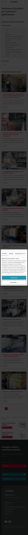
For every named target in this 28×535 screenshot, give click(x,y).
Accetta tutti (14, 277)
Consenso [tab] (4, 253)
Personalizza (13, 282)
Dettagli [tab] (11, 253)
